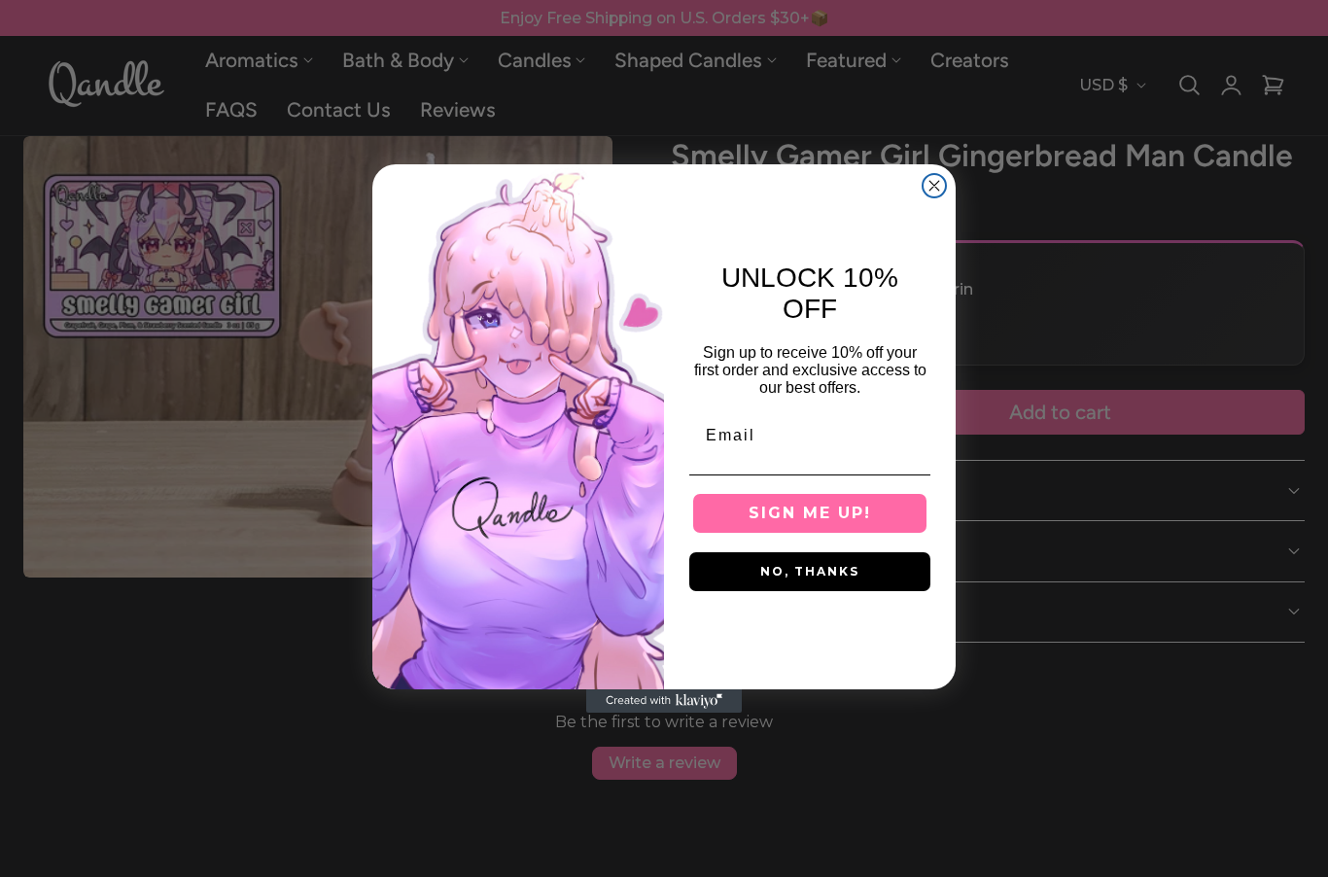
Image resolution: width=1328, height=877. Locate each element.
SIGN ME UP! (810, 513)
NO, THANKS (809, 571)
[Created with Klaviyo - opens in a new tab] (664, 701)
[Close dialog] (934, 185)
